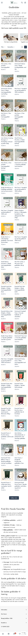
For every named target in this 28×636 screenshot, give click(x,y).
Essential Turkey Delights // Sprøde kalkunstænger (20, 385)
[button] (25, 2)
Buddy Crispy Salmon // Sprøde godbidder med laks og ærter (6, 337)
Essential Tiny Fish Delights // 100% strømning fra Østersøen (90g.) (6, 411)
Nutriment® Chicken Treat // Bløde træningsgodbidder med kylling (6, 91)
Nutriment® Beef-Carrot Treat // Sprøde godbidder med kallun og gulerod (21, 485)
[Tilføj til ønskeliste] (7, 60)
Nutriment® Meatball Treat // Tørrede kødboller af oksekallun (20, 313)
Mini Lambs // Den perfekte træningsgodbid (6, 65)
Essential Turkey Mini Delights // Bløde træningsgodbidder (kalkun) (6, 386)
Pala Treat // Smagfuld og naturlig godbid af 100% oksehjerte (21, 90)
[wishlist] (19, 634)
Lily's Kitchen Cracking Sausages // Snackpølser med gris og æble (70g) (7, 140)
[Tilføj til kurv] (4, 60)
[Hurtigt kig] (10, 60)
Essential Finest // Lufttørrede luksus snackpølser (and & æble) (6, 485)
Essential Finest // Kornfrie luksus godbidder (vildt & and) (7, 434)
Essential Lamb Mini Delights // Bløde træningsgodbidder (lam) (6, 289)
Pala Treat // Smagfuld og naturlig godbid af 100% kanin (21, 238)
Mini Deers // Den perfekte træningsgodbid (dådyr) (19, 115)
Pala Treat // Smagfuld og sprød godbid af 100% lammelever (7, 360)
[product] (3, 634)
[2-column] (25, 47)
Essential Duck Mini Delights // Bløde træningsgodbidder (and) (20, 289)
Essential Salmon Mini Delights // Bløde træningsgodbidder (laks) (7, 313)
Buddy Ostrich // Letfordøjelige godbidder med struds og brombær (7, 239)
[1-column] (22, 47)
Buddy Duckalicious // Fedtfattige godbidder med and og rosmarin (7, 189)
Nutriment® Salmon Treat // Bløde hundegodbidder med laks (20, 66)
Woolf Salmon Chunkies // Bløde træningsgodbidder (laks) (6, 264)
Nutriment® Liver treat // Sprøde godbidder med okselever (21, 164)
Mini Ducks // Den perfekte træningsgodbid (6, 115)
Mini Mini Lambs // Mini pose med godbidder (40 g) (20, 263)
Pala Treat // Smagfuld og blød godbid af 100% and (7, 212)
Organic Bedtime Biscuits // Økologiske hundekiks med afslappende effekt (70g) (21, 214)
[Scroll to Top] (25, 628)
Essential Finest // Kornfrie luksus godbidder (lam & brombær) (19, 411)
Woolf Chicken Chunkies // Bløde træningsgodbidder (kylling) (20, 140)
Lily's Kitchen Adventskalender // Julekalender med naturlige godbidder (20, 435)
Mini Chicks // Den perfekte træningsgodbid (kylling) (6, 165)
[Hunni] (14, 2)
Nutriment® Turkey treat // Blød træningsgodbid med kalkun (20, 361)
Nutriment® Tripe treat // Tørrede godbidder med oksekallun (21, 337)
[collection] (8, 634)
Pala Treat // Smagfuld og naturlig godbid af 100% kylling (21, 189)
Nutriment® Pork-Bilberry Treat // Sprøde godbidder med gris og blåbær (6, 460)
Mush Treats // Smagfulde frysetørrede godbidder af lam (19, 460)
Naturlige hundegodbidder (10, 42)
